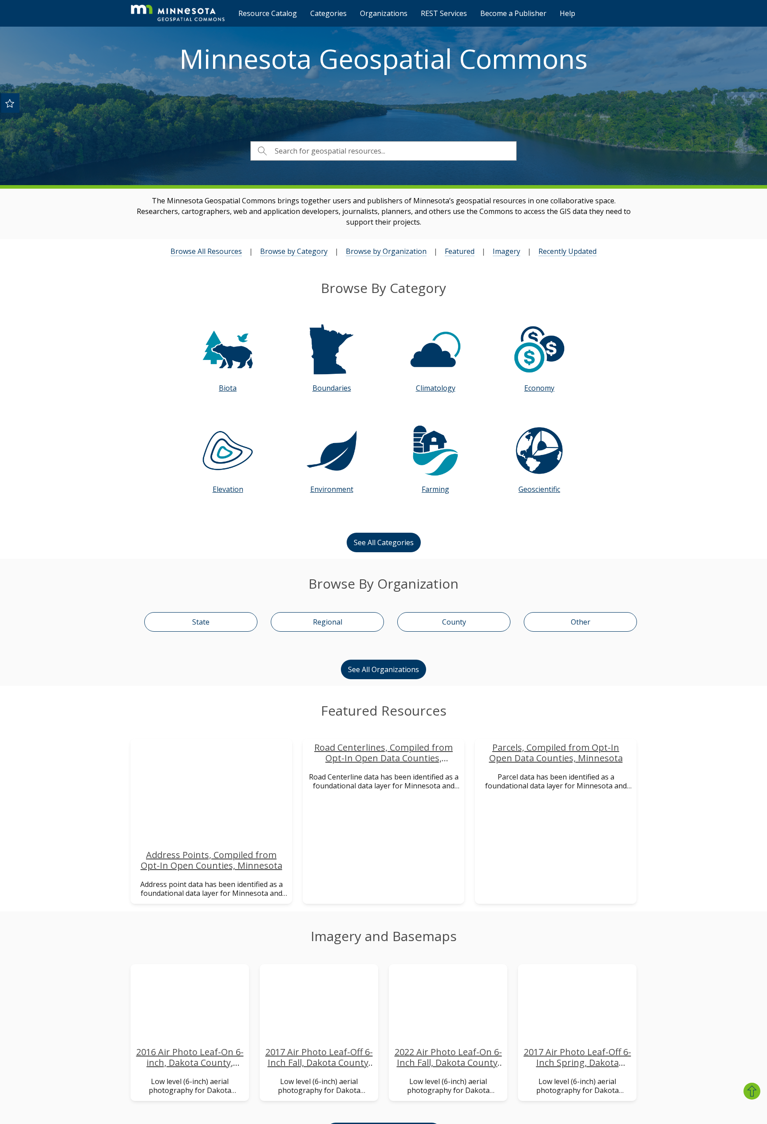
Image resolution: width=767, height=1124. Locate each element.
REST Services (444, 13)
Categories (328, 13)
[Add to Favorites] (10, 103)
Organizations (383, 13)
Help (567, 13)
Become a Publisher (513, 13)
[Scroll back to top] (751, 1091)
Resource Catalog (267, 13)
